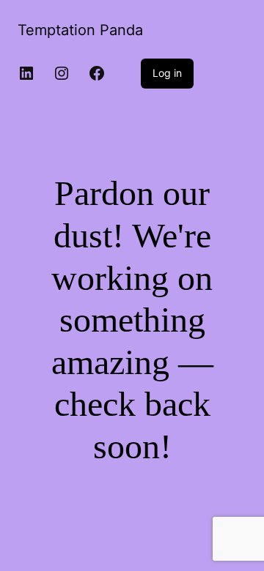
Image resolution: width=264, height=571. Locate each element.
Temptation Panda (80, 30)
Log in (167, 73)
